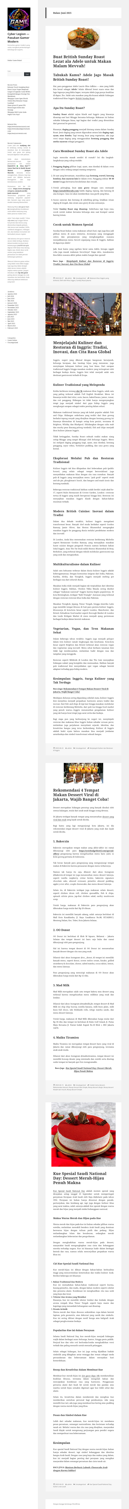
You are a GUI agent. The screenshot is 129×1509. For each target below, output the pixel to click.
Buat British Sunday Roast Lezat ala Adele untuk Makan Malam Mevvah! (82, 61)
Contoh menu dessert (97, 1085)
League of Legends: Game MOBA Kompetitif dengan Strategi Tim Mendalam (19, 94)
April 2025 (11, 323)
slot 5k (79, 391)
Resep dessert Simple (74, 1090)
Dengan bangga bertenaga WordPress (66, 1504)
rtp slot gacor (23, 273)
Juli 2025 (11, 317)
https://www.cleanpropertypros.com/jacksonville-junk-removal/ (19, 191)
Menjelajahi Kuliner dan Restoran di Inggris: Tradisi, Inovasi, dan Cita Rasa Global (82, 347)
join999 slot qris (23, 245)
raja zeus (11, 220)
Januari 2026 (12, 303)
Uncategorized (13, 342)
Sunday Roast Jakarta (83, 280)
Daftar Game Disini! (15, 60)
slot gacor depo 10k (91, 1375)
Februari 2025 (13, 328)
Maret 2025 (12, 326)
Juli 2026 (11, 296)
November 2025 (13, 307)
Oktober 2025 (12, 310)
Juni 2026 (11, 298)
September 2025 (13, 312)
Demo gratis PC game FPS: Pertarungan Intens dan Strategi (17, 107)
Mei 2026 (11, 301)
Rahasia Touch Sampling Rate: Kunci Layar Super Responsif (18, 88)
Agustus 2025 (12, 314)
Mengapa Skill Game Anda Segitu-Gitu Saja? (17, 113)
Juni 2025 (11, 319)
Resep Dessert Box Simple (78, 1087)
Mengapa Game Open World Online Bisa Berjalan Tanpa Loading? (18, 100)
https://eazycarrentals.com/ (17, 133)
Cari (9, 71)
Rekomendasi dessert (60, 1087)
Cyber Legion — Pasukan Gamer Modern (18, 37)
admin (69, 278)
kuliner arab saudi (59, 1487)
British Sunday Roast (85, 98)
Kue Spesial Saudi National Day (69, 1191)
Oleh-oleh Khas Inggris (68, 280)
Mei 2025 (11, 321)
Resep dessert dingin (95, 1087)
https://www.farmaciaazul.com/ (19, 126)
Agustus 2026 (12, 294)
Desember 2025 (13, 305)
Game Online (12, 340)
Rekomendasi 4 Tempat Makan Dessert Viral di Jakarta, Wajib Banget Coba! (81, 794)
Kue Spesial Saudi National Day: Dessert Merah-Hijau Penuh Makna (79, 1178)
